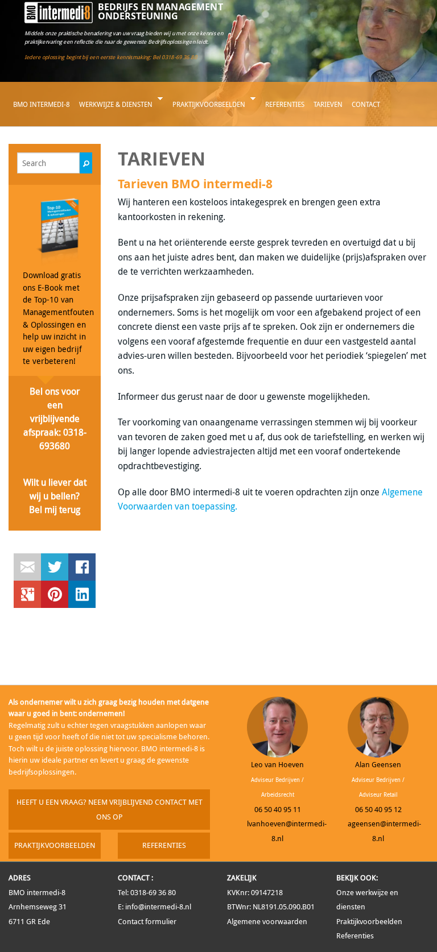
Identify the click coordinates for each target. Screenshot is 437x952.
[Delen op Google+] (27, 594)
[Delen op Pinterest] (54, 594)
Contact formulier (147, 921)
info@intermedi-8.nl (158, 907)
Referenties (284, 104)
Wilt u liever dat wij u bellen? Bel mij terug (54, 496)
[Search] (86, 162)
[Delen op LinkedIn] (82, 594)
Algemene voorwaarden (267, 921)
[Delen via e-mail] (27, 567)
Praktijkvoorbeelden (206, 108)
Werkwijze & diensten (113, 108)
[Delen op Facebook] (82, 567)
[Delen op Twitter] (54, 567)
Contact (366, 104)
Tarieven (328, 104)
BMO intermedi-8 (41, 104)
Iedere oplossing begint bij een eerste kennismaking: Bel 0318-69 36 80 (110, 57)
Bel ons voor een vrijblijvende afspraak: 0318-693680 (54, 418)
